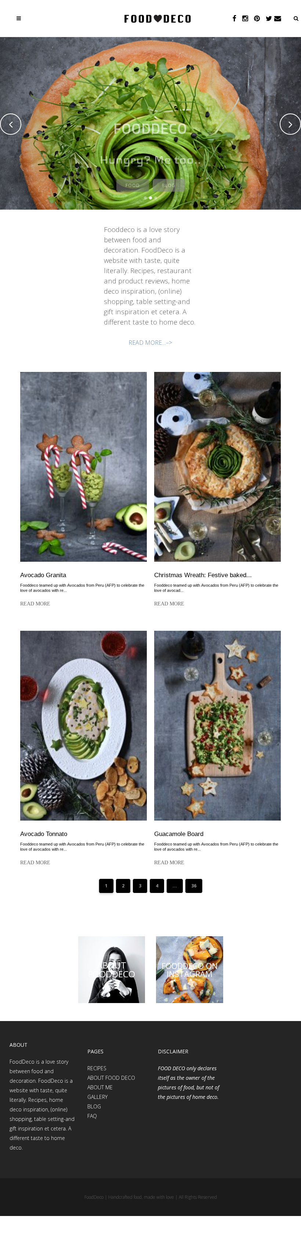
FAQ (92, 1115)
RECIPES (96, 1068)
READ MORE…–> (150, 343)
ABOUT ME (100, 1087)
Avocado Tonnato (43, 833)
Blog (168, 181)
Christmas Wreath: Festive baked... (203, 575)
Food (133, 181)
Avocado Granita (43, 575)
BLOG (94, 1106)
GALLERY (97, 1096)
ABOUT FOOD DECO (111, 1077)
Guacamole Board (178, 833)
